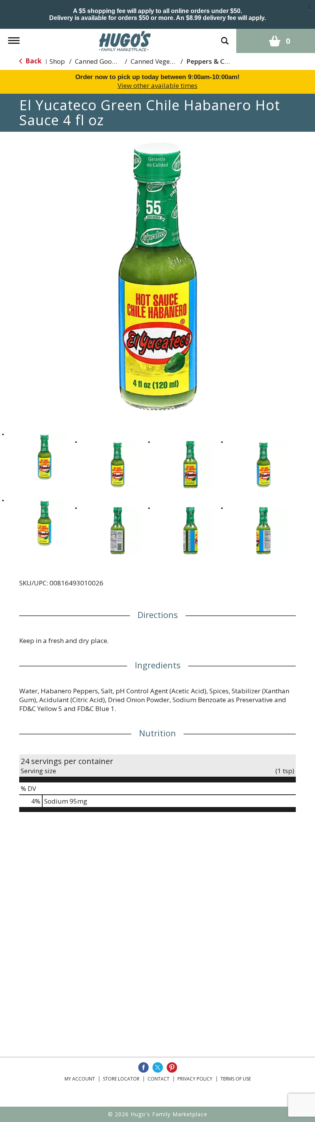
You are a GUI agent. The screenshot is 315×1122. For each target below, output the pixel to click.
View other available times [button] (157, 85)
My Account (80, 1079)
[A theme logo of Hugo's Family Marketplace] (125, 40)
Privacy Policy (194, 1079)
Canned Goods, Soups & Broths (122, 61)
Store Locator (121, 1079)
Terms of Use (235, 1079)
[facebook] (143, 1067)
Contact (158, 1079)
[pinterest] (172, 1067)
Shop (57, 61)
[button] (44, 456)
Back (32, 60)
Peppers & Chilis (211, 61)
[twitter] (158, 1067)
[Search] (225, 37)
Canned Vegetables (160, 61)
